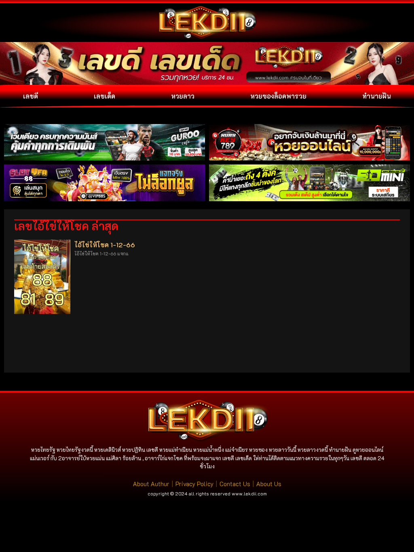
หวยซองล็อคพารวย (278, 96)
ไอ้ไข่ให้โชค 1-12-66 (104, 244)
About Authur (151, 484)
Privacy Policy (194, 484)
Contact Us (235, 484)
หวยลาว (182, 96)
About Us (268, 484)
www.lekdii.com (249, 493)
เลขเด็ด (104, 96)
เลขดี (30, 96)
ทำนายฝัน (376, 96)
